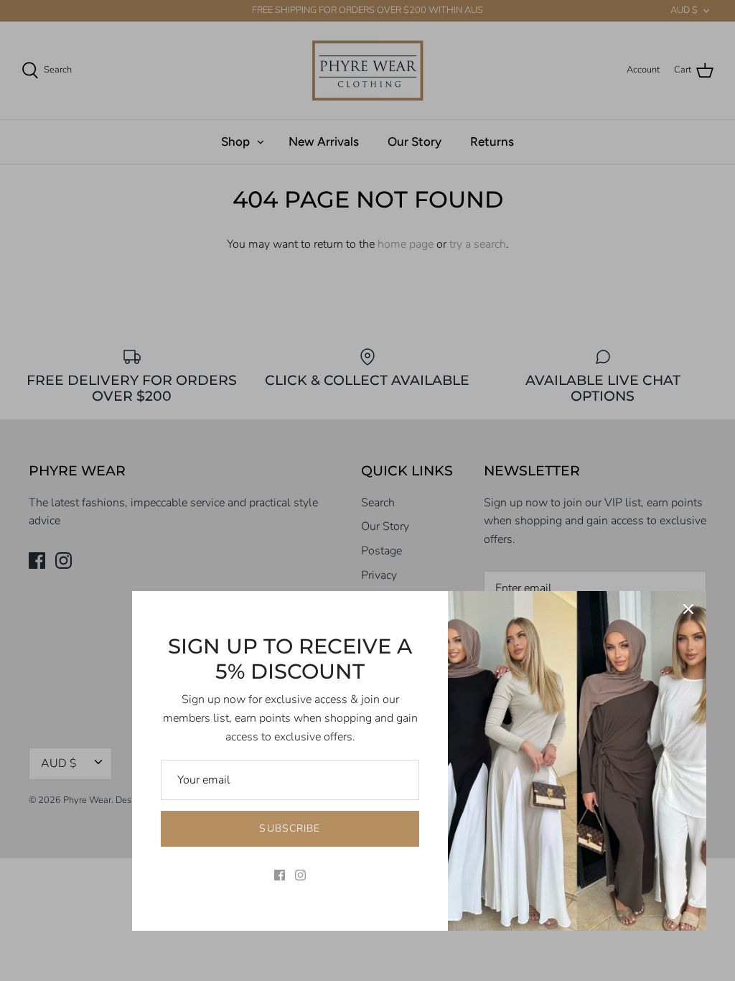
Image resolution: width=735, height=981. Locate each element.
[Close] (688, 609)
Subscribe (289, 828)
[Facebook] (279, 875)
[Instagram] (300, 875)
